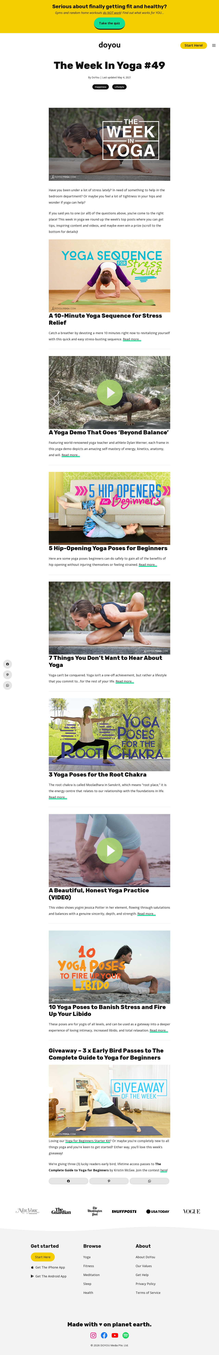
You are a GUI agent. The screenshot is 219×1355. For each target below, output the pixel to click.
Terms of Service (148, 1293)
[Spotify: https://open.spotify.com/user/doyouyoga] (126, 1335)
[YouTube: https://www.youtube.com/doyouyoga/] (115, 1335)
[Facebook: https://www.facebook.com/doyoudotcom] (104, 1335)
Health (88, 1293)
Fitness (88, 1266)
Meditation (91, 1275)
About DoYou (145, 1257)
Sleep (87, 1284)
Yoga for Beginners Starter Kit (87, 1141)
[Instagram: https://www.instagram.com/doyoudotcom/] (93, 1335)
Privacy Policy (146, 1284)
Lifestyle (119, 86)
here (163, 1170)
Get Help (142, 1275)
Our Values (144, 1266)
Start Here (42, 1257)
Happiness (100, 86)
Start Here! (194, 45)
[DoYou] (109, 45)
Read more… (132, 339)
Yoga (87, 1257)
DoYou (95, 77)
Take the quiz (109, 23)
